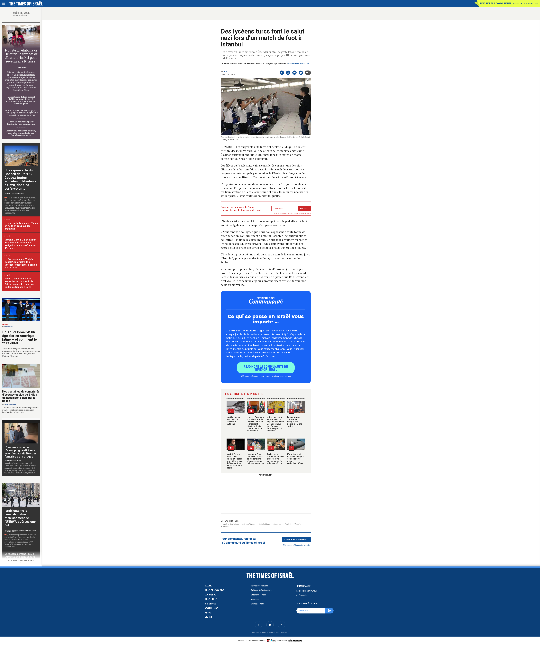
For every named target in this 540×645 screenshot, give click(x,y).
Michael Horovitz (14, 460)
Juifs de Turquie (248, 524)
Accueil (208, 586)
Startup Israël (212, 608)
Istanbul (226, 527)
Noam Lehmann (10, 404)
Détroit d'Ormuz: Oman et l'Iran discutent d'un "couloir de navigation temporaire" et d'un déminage (20, 244)
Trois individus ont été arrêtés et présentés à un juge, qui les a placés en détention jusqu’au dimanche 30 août (20, 409)
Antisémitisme (264, 524)
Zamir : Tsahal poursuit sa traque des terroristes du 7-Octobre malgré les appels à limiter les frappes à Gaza (19, 282)
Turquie (298, 524)
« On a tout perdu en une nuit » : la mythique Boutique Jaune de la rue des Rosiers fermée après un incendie (275, 424)
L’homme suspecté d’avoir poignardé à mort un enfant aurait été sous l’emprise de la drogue (20, 452)
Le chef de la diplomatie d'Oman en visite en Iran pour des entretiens (21, 226)
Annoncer (255, 599)
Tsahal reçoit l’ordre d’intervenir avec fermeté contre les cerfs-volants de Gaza (275, 458)
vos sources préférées (298, 64)
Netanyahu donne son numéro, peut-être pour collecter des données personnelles (21, 133)
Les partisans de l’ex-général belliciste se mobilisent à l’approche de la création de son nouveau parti (21, 100)
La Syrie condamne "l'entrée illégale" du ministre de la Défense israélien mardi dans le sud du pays (20, 263)
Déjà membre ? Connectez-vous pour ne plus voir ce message (265, 376)
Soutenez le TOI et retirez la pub (525, 3)
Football (288, 524)
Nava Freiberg (24, 530)
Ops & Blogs (210, 604)
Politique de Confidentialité (262, 590)
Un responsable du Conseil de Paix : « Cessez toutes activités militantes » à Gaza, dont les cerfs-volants (20, 179)
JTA (225, 72)
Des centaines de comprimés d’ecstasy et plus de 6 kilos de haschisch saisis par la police (21, 396)
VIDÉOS (208, 613)
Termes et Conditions (259, 586)
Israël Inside (211, 599)
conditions (299, 213)
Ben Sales (9, 326)
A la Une (208, 617)
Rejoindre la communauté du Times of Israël (266, 367)
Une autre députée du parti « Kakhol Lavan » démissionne (21, 122)
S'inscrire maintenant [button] (296, 539)
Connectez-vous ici (302, 545)
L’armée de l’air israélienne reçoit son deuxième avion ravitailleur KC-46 (295, 458)
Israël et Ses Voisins (231, 524)
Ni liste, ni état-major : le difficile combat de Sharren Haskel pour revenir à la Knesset (21, 55)
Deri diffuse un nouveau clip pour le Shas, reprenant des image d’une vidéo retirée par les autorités (21, 112)
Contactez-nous (257, 604)
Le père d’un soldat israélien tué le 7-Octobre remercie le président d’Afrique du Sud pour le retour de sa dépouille (255, 424)
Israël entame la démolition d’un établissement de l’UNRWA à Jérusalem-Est (20, 518)
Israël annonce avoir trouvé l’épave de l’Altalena (233, 420)
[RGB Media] (272, 640)
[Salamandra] (295, 640)
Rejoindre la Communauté (495, 3)
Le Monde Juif (211, 595)
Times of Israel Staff (15, 193)
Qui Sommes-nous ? (259, 595)
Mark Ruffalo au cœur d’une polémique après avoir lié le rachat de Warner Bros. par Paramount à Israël (234, 461)
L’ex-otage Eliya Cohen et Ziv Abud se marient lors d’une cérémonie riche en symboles (255, 458)
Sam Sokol (22, 67)
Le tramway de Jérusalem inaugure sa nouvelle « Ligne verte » (294, 421)
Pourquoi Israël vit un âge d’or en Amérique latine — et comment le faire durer (19, 337)
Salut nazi (277, 524)
